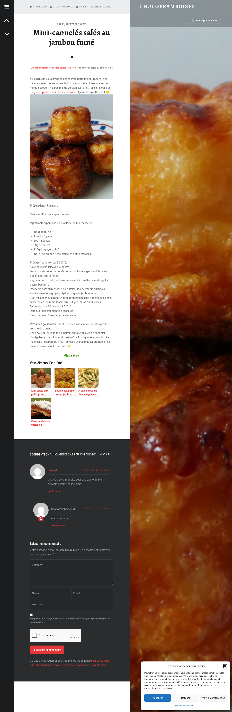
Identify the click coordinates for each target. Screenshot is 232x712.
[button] (225, 666)
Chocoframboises (63, 6)
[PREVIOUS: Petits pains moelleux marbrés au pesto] (7, 34)
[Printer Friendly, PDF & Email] (71, 355)
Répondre (56, 491)
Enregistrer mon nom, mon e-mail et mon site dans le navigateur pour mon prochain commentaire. (70, 620)
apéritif (85, 6)
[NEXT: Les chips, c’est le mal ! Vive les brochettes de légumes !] (7, 20)
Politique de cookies (183, 706)
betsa (51, 470)
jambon (108, 6)
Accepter (158, 697)
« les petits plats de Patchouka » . (56, 92)
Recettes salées (76, 24)
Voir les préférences (213, 697)
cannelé (96, 6)
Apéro (60, 24)
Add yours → (106, 454)
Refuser (185, 697)
